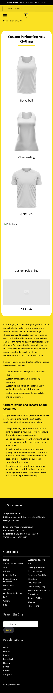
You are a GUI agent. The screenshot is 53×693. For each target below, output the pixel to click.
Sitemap (31, 602)
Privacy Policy (34, 583)
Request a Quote (11, 575)
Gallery (6, 601)
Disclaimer (33, 579)
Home (5, 21)
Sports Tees (27, 214)
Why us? (7, 589)
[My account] (50, 8)
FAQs (5, 597)
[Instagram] (7, 543)
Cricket (6, 671)
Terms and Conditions (38, 575)
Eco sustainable (35, 571)
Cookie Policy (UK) (36, 587)
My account (33, 606)
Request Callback (36, 598)
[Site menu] (4, 15)
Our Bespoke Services (13, 593)
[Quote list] (47, 15)
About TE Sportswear (13, 564)
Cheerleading (26, 157)
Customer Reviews (36, 560)
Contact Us (33, 594)
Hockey (6, 663)
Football (7, 651)
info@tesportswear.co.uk (21, 527)
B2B (29, 564)
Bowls (6, 667)
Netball (6, 648)
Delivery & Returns (36, 567)
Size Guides (8, 586)
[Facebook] (4, 543)
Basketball (26, 100)
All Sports (26, 309)
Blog (5, 605)
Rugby (6, 655)
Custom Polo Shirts (26, 270)
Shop (5, 567)
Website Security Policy (39, 590)
